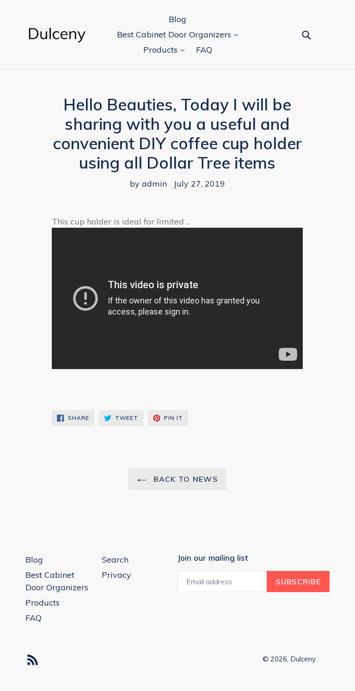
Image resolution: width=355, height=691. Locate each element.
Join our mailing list (213, 558)
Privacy (116, 575)
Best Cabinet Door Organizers (175, 34)
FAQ (204, 49)
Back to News (184, 479)
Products (161, 49)
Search (115, 559)
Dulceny (303, 659)
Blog (177, 19)
